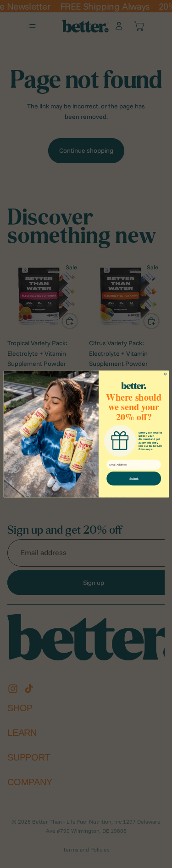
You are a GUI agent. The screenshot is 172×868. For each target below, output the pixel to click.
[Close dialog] (165, 374)
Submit (133, 478)
